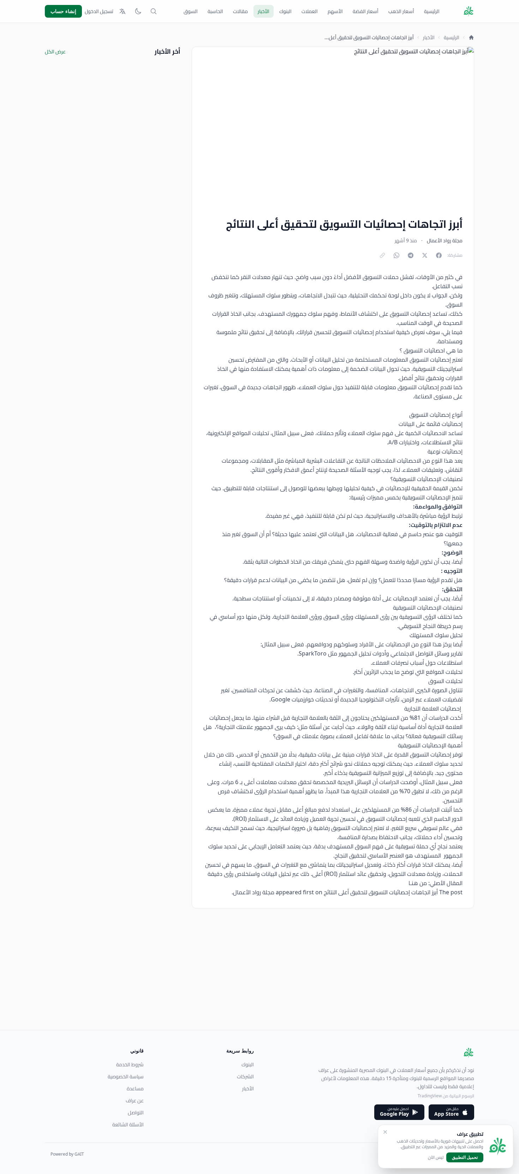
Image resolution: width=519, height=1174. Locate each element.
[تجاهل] (385, 1132)
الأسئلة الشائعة (128, 1124)
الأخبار (263, 11)
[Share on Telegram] (410, 255)
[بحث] (153, 11)
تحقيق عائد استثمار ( (359, 873)
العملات (310, 11)
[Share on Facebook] (439, 255)
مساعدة (135, 1088)
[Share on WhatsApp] (396, 255)
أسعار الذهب (401, 11)
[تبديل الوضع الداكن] (138, 11)
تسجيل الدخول (99, 11)
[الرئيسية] (471, 37)
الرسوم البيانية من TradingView (446, 1096)
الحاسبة (215, 11)
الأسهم (335, 11)
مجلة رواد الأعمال (253, 892)
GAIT (79, 1154)
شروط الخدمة (130, 1064)
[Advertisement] (262, 980)
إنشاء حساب (63, 11)
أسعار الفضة (365, 11)
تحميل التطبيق (465, 1157)
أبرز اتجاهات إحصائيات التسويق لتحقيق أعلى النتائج (381, 892)
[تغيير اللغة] (122, 11)
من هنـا (417, 883)
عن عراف (135, 1100)
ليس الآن (435, 1157)
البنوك (285, 11)
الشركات (245, 1076)
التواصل (136, 1112)
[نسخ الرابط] (382, 255)
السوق (191, 11)
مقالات (240, 11)
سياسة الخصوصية (126, 1076)
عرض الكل (55, 51)
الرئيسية (432, 11)
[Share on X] (424, 255)
